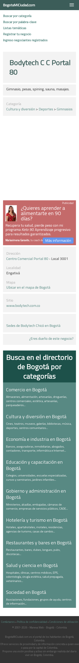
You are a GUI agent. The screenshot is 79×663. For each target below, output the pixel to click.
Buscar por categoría (17, 15)
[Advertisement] (39, 158)
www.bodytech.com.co (23, 305)
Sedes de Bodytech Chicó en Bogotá (33, 325)
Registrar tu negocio (17, 34)
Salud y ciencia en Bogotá (32, 565)
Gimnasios (65, 109)
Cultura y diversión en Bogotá (36, 416)
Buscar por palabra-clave (19, 21)
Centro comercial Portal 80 (27, 258)
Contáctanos (8, 622)
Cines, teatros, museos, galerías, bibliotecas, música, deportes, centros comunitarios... (39, 425)
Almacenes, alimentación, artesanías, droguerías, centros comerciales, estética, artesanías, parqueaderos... (36, 401)
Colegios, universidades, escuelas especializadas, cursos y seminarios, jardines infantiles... (36, 477)
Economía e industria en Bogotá (38, 439)
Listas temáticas (14, 27)
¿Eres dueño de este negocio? (51, 338)
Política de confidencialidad (32, 622)
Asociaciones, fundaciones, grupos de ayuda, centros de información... (39, 601)
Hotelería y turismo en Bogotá (36, 520)
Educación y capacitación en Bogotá (34, 465)
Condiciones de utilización (63, 622)
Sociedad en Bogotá (26, 592)
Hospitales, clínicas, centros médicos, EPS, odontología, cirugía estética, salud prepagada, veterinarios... (34, 576)
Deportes (46, 109)
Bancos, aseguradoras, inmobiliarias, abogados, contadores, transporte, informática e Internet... (36, 448)
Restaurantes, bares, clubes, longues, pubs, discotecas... (33, 552)
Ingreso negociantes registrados (25, 40)
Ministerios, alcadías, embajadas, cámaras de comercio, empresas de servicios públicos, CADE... (37, 506)
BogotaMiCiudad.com (19, 5)
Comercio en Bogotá (26, 389)
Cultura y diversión (20, 109)
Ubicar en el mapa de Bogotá (28, 287)
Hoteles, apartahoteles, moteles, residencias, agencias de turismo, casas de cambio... (34, 529)
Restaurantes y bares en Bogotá (39, 542)
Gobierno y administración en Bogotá (36, 494)
